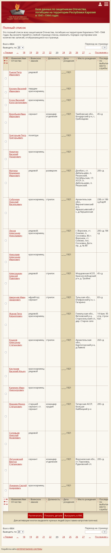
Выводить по (10, 47)
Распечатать (35, 515)
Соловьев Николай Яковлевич (15, 435)
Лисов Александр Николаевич (15, 233)
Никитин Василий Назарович (15, 154)
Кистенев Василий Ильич (17, 370)
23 (57, 52)
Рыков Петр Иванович (15, 73)
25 (70, 52)
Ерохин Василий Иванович (17, 90)
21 (44, 52)
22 (50, 52)
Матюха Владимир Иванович (14, 173)
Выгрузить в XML (73, 515)
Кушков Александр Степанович (15, 342)
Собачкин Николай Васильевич (15, 202)
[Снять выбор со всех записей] (6, 61)
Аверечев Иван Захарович (17, 298)
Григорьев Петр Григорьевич (17, 136)
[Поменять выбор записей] (6, 63)
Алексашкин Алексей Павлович (15, 276)
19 (30, 52)
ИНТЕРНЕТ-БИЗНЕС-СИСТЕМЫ (29, 549)
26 (77, 52)
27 (83, 52)
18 (24, 52)
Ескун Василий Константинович (18, 101)
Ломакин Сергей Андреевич (18, 486)
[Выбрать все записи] (6, 58)
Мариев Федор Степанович (17, 405)
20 (37, 52)
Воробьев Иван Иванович (17, 115)
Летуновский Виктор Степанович (16, 462)
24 (63, 52)
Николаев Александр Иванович (14, 257)
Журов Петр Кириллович (15, 315)
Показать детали (53, 515)
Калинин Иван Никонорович (16, 389)
